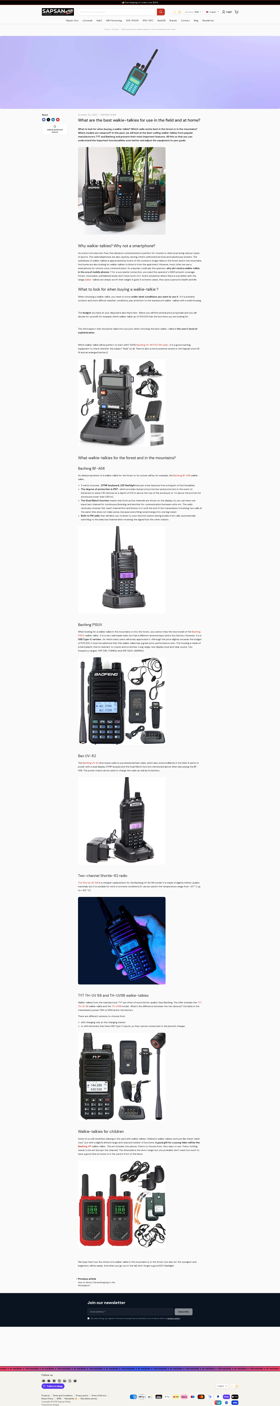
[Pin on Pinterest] (58, 119)
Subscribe (183, 1311)
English (221, 1386)
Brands (173, 20)
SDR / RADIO (132, 20)
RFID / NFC (148, 20)
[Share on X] (48, 119)
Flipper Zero (72, 20)
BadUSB (162, 20)
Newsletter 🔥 (71, 1398)
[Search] (161, 12)
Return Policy (47, 1398)
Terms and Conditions (63, 1395)
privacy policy (174, 1318)
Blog (196, 20)
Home (107, 29)
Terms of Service (98, 1395)
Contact (185, 20)
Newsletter (208, 20)
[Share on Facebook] (44, 119)
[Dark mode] (177, 12)
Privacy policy (82, 1395)
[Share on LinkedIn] (53, 119)
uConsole (87, 20)
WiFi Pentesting (114, 20)
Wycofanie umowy (88, 1398)
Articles (115, 29)
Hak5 (99, 20)
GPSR (59, 1398)
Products (46, 1395)
